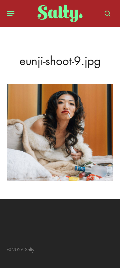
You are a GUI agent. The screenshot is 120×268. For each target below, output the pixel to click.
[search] (105, 13)
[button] (10, 13)
